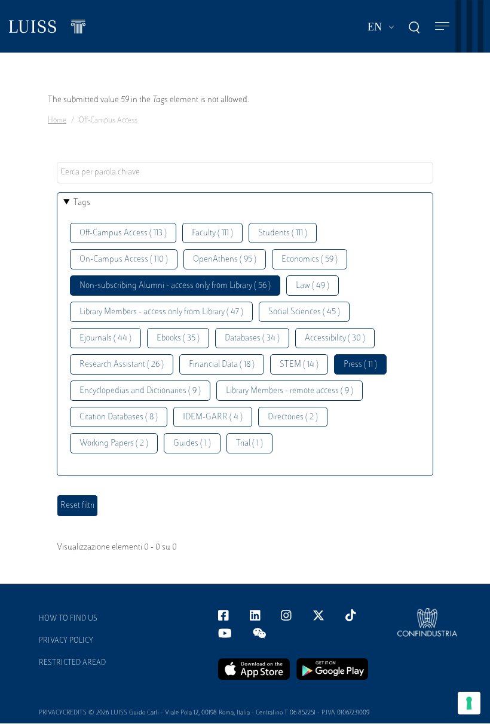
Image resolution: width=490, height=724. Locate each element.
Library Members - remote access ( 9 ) (289, 390)
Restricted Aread (72, 663)
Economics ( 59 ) (309, 259)
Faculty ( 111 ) (212, 233)
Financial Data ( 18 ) (222, 364)
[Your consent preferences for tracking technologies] (469, 703)
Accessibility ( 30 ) (335, 338)
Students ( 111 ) (282, 233)
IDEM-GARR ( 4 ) (213, 417)
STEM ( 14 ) (299, 364)
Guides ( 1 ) (192, 443)
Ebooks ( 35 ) (178, 338)
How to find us (68, 618)
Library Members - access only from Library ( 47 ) (161, 312)
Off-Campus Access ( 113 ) (123, 233)
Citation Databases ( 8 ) (118, 417)
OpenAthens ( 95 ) (224, 259)
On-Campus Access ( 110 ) (123, 259)
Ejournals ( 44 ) (105, 338)
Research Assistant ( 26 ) (121, 364)
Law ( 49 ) (312, 285)
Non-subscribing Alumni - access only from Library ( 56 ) (175, 285)
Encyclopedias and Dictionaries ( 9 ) (140, 390)
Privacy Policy (66, 641)
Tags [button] (82, 202)
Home (57, 120)
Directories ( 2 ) (293, 417)
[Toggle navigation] (442, 26)
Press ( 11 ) (360, 364)
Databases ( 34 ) (252, 338)
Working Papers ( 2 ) (113, 443)
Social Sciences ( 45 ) (304, 312)
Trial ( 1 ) (249, 443)
